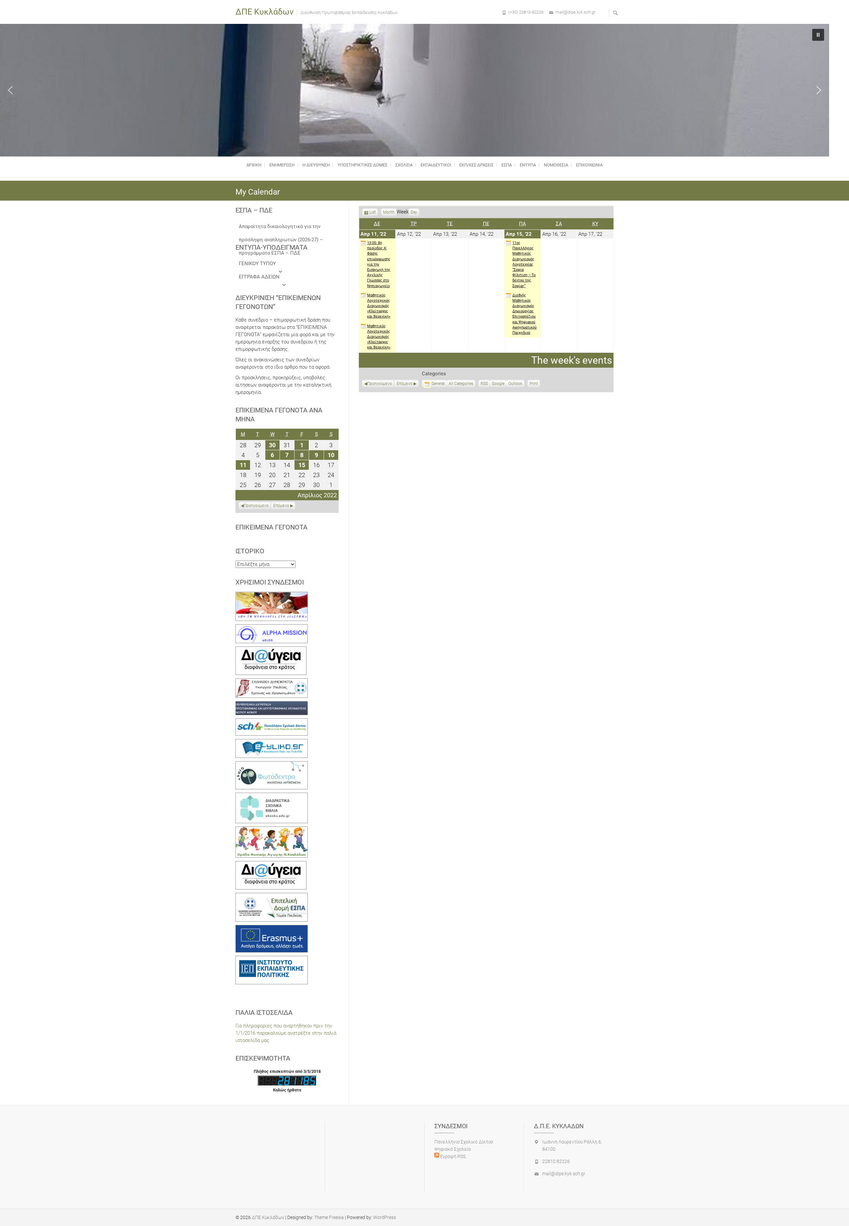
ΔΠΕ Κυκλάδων (264, 12)
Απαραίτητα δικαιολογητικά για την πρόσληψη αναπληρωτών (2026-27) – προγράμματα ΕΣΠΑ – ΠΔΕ (281, 228)
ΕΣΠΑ (506, 164)
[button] (10, 90)
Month (389, 212)
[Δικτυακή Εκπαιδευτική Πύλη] (271, 743)
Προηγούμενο (379, 383)
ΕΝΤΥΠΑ (528, 164)
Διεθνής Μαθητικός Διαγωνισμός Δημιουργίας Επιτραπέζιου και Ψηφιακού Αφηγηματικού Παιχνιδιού (524, 314)
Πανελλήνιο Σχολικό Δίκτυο (463, 1141)
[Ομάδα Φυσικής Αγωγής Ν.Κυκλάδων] (271, 830)
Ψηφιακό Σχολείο (452, 1149)
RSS (484, 383)
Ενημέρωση (281, 164)
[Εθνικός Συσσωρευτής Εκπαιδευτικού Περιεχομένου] (271, 765)
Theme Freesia (329, 1217)
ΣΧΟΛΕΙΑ (404, 164)
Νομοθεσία (556, 164)
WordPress (384, 1217)
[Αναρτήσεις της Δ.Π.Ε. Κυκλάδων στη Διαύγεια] (270, 650)
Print (535, 384)
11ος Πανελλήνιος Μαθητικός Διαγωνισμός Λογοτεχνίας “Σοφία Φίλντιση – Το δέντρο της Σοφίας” (524, 264)
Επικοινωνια (589, 164)
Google (498, 384)
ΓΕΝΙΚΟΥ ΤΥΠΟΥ (257, 264)
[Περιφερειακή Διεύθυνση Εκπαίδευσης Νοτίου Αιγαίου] (271, 705)
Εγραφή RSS (452, 1156)
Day (414, 212)
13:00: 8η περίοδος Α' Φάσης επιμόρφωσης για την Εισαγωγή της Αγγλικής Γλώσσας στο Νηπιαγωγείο (378, 264)
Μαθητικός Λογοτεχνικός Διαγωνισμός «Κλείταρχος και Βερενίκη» (378, 306)
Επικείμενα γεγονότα (271, 527)
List (372, 213)
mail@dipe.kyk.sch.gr (575, 12)
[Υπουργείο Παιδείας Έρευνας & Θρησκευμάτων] (271, 682)
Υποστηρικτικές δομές (362, 164)
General (438, 383)
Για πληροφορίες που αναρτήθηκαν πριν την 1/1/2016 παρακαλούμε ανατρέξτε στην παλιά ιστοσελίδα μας (285, 1033)
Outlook (515, 384)
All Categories (461, 383)
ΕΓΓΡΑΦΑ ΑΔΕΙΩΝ (259, 277)
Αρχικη (253, 164)
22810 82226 (556, 1161)
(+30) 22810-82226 (526, 12)
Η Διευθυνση (316, 164)
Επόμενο (405, 383)
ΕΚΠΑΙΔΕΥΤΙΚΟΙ (436, 164)
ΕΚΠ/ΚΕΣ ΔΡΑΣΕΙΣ (476, 164)
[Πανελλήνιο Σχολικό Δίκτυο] (271, 722)
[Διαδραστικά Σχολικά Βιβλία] (271, 796)
